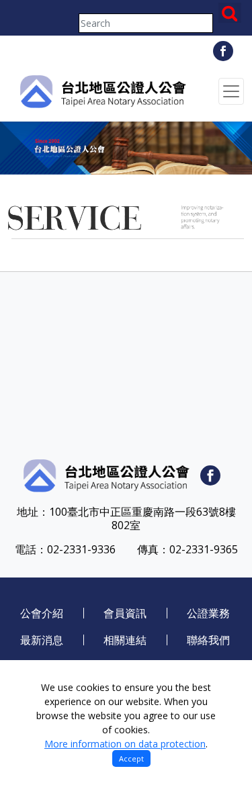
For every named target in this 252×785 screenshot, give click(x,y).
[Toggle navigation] (231, 91)
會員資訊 (124, 613)
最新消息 (41, 640)
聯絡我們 (208, 640)
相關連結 (124, 640)
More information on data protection (125, 743)
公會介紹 (41, 613)
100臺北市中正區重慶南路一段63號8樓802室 (142, 518)
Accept (131, 758)
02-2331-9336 (81, 549)
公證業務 (208, 613)
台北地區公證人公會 (102, 91)
